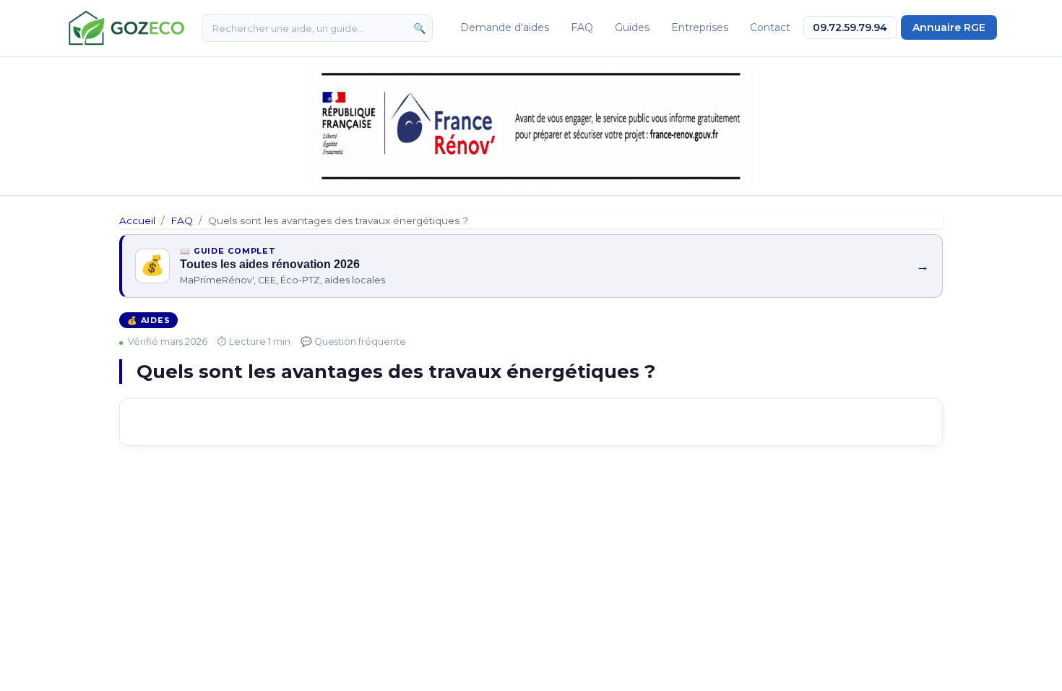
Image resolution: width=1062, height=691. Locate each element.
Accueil (137, 220)
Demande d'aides (504, 27)
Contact (770, 27)
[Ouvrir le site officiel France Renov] (531, 126)
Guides (632, 27)
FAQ (582, 27)
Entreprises (699, 27)
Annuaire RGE (948, 27)
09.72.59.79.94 (850, 27)
